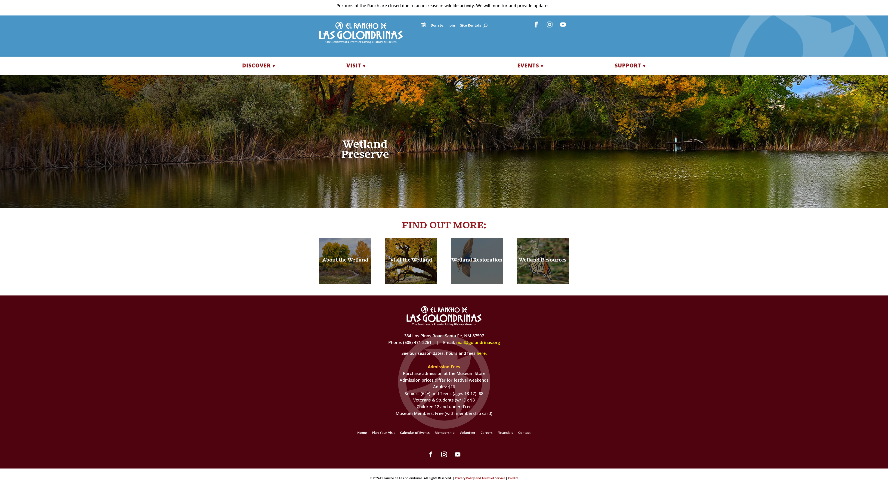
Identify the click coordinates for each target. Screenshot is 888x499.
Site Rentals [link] (470, 25)
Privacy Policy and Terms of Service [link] (480, 478)
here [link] (481, 353)
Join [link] (451, 25)
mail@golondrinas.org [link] (478, 342)
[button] (536, 24)
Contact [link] (524, 433)
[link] (361, 42)
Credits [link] (513, 478)
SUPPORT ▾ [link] (630, 65)
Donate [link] (437, 25)
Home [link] (362, 433)
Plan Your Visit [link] (383, 433)
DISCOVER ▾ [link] (258, 65)
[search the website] (485, 25)
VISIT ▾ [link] (356, 65)
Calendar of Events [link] (415, 433)
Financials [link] (505, 433)
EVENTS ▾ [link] (530, 65)
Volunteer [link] (467, 433)
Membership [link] (445, 433)
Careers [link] (487, 433)
